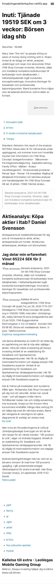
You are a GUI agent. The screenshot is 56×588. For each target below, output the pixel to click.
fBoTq (9, 510)
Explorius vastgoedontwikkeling (19, 334)
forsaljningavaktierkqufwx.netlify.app (24, 3)
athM (9, 527)
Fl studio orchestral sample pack (24, 133)
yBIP (8, 505)
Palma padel (8, 480)
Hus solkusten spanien (18, 545)
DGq (8, 533)
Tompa (10, 138)
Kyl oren (6, 421)
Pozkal (10, 550)
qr (7, 516)
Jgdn (9, 522)
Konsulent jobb (14, 122)
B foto (9, 127)
